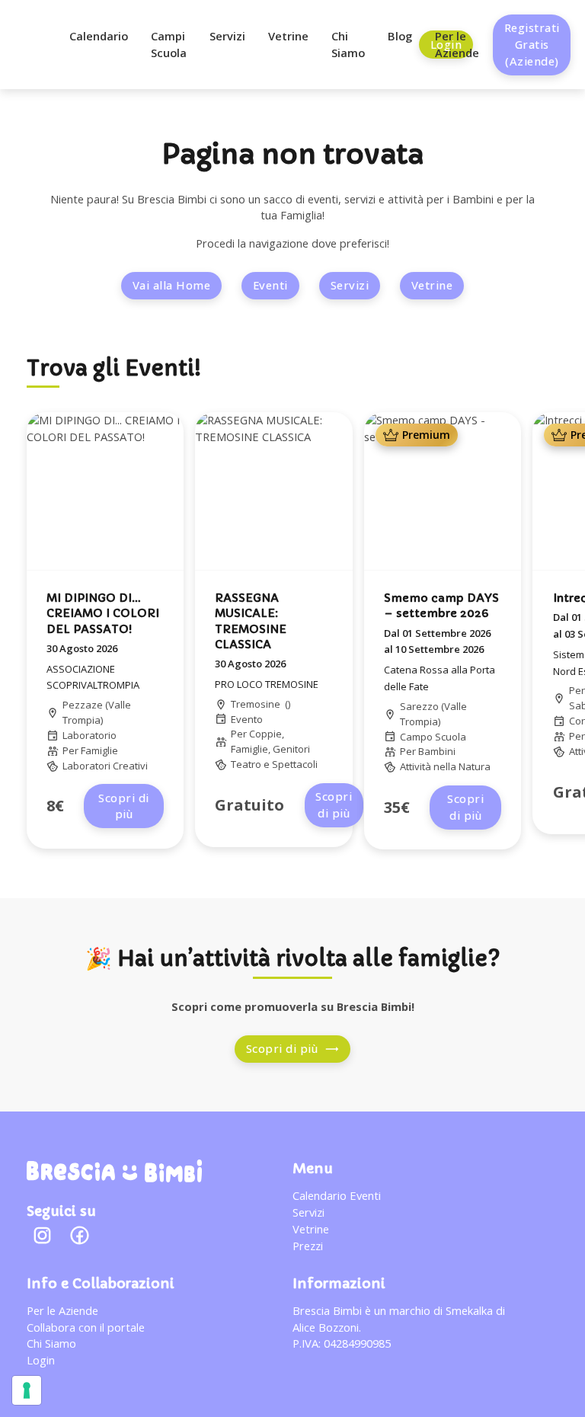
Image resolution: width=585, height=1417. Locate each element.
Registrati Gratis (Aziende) (532, 44)
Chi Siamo (348, 44)
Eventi (270, 285)
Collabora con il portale (86, 1327)
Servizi (227, 35)
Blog (400, 35)
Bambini (437, 751)
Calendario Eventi (336, 1195)
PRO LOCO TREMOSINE (266, 684)
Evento (247, 719)
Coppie (265, 733)
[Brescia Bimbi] (114, 1171)
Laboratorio (89, 735)
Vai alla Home (172, 285)
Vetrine (288, 35)
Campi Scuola (169, 44)
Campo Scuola (433, 737)
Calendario (98, 35)
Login (41, 1359)
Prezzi (307, 1245)
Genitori (291, 749)
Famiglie (99, 750)
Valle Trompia (96, 712)
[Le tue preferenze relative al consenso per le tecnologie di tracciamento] (26, 1390)
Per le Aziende (457, 44)
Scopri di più (123, 806)
